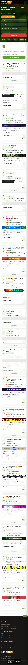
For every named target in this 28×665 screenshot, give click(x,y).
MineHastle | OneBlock (11, 145)
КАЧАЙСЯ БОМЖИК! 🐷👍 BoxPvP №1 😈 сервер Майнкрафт (15, 467)
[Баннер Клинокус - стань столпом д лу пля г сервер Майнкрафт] (14, 318)
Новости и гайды (5, 647)
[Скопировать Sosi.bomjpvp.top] (24, 487)
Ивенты (4, 158)
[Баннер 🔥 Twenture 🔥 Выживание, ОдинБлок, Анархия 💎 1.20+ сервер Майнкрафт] (14, 258)
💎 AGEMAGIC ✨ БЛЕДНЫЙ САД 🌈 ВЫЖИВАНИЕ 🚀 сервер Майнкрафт (15, 588)
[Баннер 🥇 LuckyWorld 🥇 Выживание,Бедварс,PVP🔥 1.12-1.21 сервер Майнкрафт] (14, 389)
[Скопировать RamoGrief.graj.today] (24, 370)
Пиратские (5, 451)
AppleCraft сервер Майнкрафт (13, 439)
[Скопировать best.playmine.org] (24, 237)
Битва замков (5, 263)
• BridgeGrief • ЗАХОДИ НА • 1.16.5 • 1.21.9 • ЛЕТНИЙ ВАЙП (15, 330)
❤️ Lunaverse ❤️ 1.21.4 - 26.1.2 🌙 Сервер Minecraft (16, 115)
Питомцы (12, 100)
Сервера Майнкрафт (6, 624)
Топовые (9, 39)
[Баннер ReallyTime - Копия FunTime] (14, 203)
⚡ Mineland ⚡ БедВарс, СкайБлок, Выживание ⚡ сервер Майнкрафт (14, 279)
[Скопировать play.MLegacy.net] (24, 430)
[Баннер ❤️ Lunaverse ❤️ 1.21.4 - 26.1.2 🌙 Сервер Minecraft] (14, 125)
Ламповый (5, 132)
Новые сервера (13, 645)
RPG (18, 543)
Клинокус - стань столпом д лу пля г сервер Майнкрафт (15, 310)
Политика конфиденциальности (8, 628)
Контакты (12, 647)
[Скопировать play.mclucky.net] (24, 400)
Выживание (5, 102)
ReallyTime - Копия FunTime (12, 194)
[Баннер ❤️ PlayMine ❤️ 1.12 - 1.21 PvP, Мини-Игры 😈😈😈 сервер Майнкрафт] (14, 227)
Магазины (4, 130)
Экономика (13, 130)
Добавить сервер (5, 644)
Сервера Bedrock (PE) (8, 16)
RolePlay (4, 100)
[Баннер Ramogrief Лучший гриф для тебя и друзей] (14, 360)
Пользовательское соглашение (8, 626)
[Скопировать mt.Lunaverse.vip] (24, 135)
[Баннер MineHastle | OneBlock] (14, 155)
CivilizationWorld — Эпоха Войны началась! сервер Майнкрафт (13, 527)
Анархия (4, 455)
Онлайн (15, 39)
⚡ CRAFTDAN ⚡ (10, 85)
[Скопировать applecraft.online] (24, 459)
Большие (22, 39)
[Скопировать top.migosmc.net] (24, 77)
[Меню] (25, 2)
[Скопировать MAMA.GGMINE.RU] (24, 517)
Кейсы (4, 543)
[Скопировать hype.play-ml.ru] (24, 300)
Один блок (5, 160)
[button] (14, 77)
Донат (4, 128)
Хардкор (4, 230)
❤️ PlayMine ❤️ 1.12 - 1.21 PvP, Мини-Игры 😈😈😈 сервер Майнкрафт (15, 217)
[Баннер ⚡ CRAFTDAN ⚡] (14, 95)
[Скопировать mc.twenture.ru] (24, 269)
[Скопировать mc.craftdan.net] (24, 105)
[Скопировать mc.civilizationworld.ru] (24, 546)
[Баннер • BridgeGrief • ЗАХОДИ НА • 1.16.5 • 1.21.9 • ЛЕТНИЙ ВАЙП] (14, 338)
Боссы (12, 160)
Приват (12, 451)
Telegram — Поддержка (9, 637)
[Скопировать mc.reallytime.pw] (24, 207)
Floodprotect (13, 230)
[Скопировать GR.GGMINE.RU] (24, 578)
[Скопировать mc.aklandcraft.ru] (24, 185)
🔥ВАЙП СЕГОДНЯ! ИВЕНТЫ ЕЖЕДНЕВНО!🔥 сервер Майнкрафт (15, 497)
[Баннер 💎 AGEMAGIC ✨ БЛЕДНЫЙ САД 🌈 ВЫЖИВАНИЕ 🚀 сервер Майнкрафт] (14, 597)
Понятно (18, 661)
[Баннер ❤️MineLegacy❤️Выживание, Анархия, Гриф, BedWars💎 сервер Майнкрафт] (14, 419)
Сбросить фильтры (15, 57)
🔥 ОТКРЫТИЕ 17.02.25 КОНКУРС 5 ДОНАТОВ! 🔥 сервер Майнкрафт (14, 556)
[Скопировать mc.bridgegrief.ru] (24, 342)
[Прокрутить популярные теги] (25, 39)
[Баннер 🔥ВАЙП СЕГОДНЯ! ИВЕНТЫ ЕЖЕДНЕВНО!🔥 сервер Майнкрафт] (14, 506)
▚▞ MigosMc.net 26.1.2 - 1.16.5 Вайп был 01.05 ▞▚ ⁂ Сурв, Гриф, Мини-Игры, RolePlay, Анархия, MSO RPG (15, 65)
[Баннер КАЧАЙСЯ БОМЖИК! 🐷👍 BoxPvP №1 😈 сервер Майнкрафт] (14, 476)
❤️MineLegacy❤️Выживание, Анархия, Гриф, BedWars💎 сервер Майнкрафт (15, 410)
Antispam (19, 128)
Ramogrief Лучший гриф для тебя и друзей (14, 350)
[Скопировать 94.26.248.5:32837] (24, 163)
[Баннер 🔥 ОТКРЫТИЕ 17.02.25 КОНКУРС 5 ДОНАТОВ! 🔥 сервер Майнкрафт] (14, 567)
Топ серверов (4, 645)
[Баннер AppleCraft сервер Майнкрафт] (14, 448)
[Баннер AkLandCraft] (14, 181)
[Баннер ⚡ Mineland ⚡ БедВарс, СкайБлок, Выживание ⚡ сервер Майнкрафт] (14, 290)
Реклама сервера (15, 644)
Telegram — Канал (8, 635)
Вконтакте (6, 634)
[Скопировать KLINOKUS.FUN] (24, 322)
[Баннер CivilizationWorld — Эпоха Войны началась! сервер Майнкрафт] (14, 538)
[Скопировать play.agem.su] (24, 606)
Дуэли (19, 160)
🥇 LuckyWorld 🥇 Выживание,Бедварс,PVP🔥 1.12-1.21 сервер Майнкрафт (14, 379)
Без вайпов (14, 263)
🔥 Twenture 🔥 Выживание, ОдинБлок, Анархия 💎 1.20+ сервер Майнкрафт (15, 247)
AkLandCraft (9, 171)
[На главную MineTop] (6, 2)
